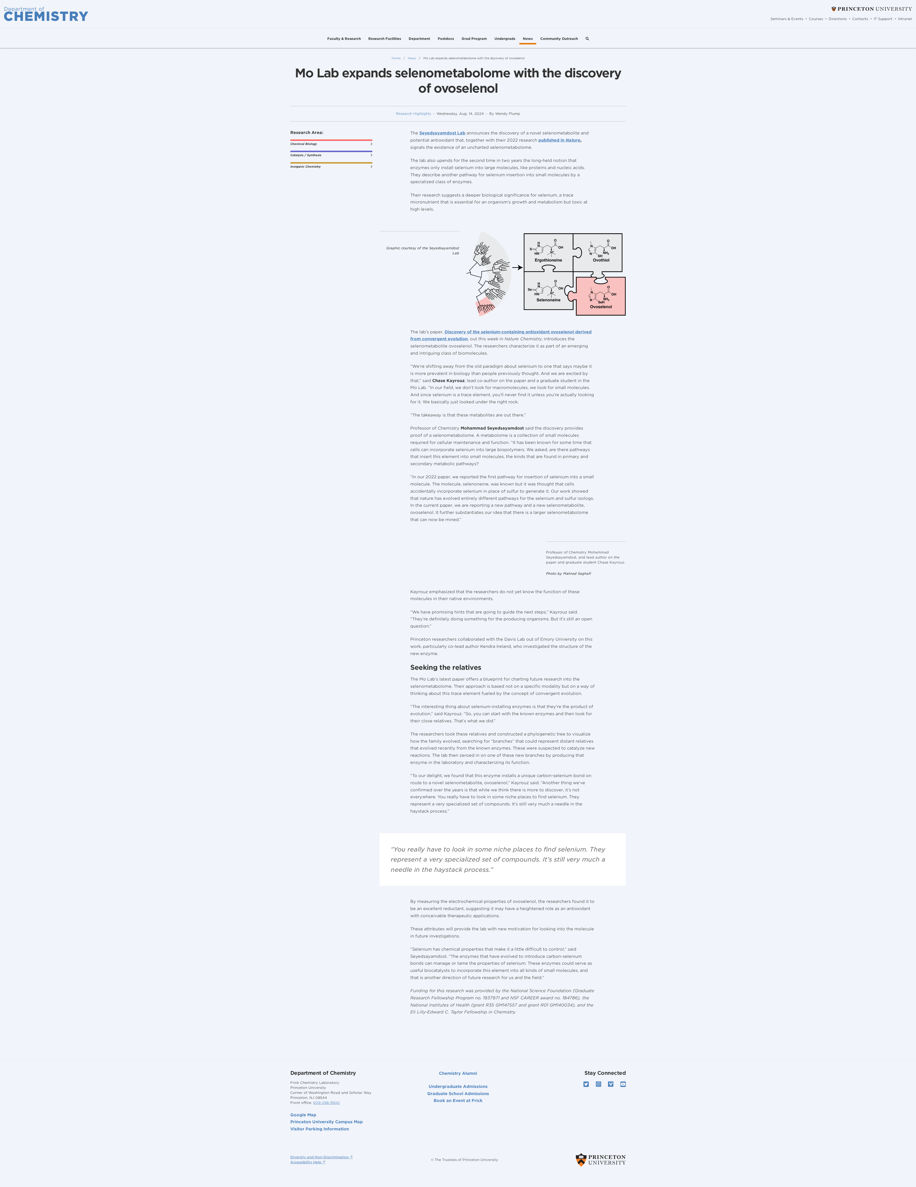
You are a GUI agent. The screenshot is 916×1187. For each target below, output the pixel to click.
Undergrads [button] (504, 39)
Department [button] (419, 39)
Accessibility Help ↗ (307, 1162)
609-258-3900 (326, 1103)
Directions (838, 19)
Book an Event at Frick (458, 1100)
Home (396, 58)
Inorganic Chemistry (305, 166)
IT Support (883, 19)
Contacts (860, 19)
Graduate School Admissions (458, 1093)
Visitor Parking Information (319, 1129)
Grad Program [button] (474, 39)
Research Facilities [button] (384, 39)
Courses (816, 19)
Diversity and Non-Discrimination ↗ (321, 1157)
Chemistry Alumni (458, 1073)
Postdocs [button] (446, 39)
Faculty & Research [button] (344, 39)
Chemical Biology (303, 144)
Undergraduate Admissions (458, 1086)
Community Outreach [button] (559, 39)
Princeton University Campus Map (326, 1121)
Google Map (303, 1114)
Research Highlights (413, 114)
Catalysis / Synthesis (305, 155)
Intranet (905, 19)
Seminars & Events (786, 19)
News (528, 39)
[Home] (46, 14)
